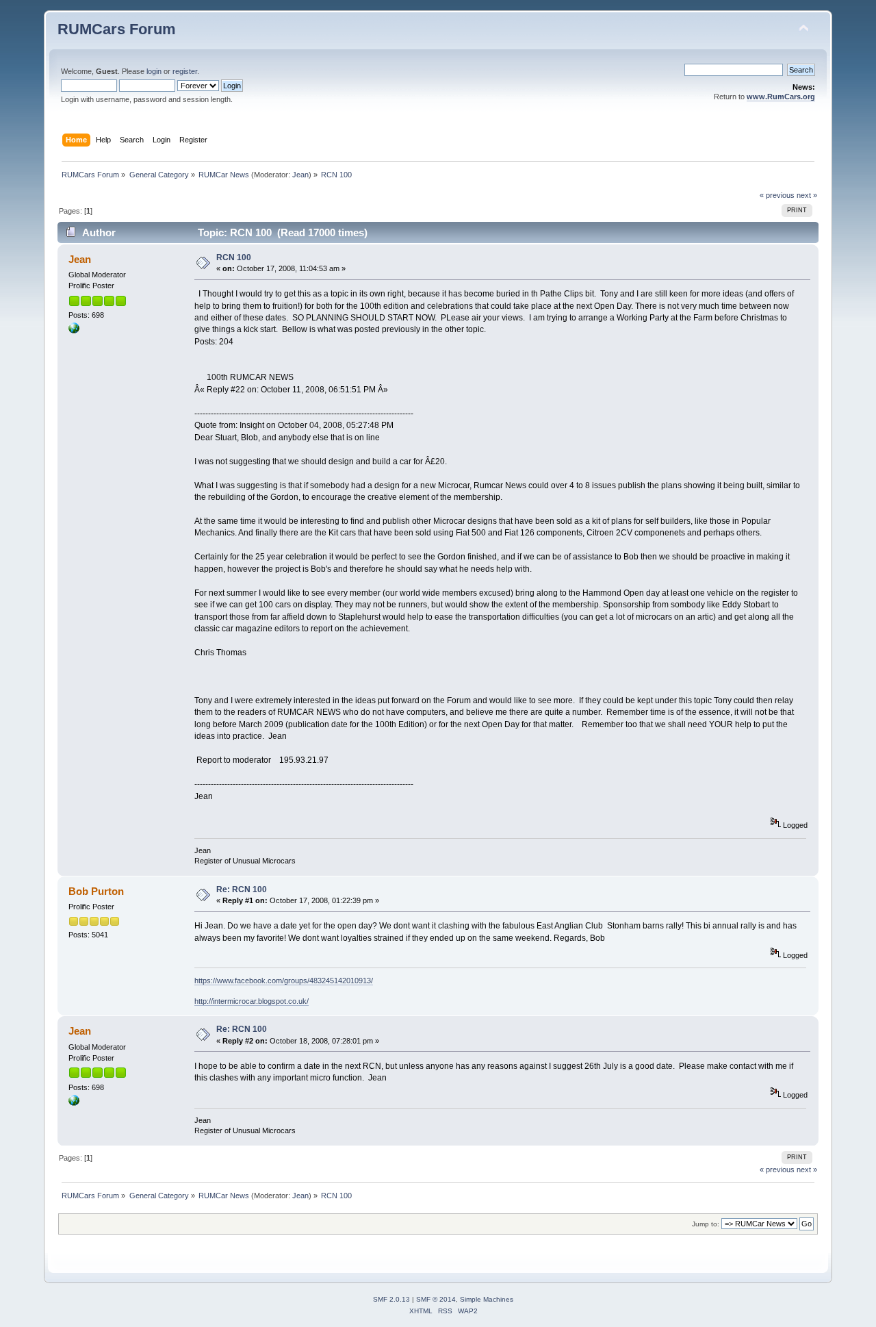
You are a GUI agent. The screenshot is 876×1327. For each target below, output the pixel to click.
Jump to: (705, 1224)
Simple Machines (486, 1299)
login (154, 71)
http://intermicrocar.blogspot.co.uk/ (251, 1001)
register (184, 71)
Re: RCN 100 (241, 889)
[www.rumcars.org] (73, 331)
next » (807, 195)
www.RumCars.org (781, 96)
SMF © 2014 (436, 1299)
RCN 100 (233, 257)
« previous (777, 195)
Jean (300, 174)
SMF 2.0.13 (391, 1299)
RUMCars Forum (116, 29)
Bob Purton (96, 891)
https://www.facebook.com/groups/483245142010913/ (283, 980)
